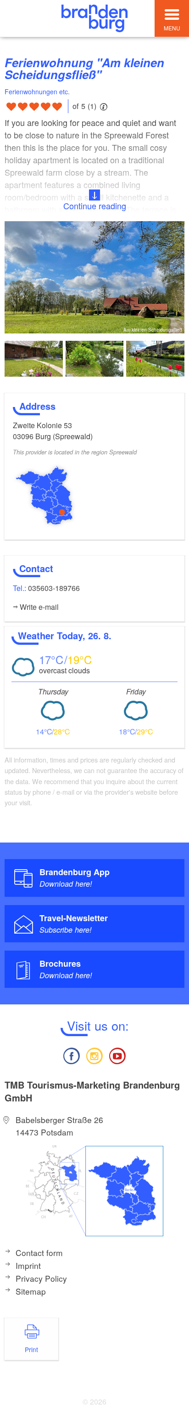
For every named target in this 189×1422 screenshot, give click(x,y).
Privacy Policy (41, 1278)
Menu (172, 28)
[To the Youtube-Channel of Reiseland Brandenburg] (117, 1054)
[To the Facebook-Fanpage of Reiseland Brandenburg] (71, 1054)
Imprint (28, 1265)
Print (31, 1349)
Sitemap (31, 1291)
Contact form (39, 1252)
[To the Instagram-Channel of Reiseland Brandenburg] (94, 1054)
